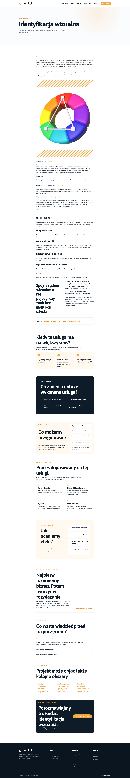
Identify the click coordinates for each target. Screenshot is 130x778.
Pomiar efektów (72, 321)
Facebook (95, 754)
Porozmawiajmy (105, 3)
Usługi (73, 3)
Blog (90, 3)
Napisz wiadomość (106, 775)
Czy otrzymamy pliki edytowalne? (45, 649)
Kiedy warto (46, 321)
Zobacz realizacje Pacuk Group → (85, 608)
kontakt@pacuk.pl (54, 756)
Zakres (59, 321)
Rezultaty (53, 321)
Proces (64, 321)
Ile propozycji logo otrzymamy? (44, 639)
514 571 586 (53, 754)
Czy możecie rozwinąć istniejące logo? (46, 654)
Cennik (85, 3)
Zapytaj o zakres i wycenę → (82, 716)
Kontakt (96, 3)
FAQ (79, 321)
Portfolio (79, 3)
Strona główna (64, 3)
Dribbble (95, 759)
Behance (95, 756)
